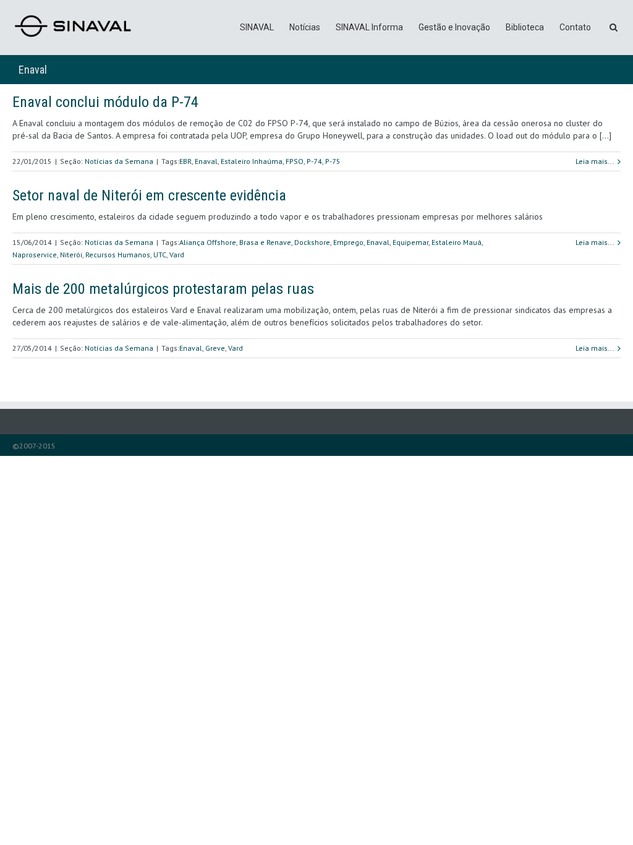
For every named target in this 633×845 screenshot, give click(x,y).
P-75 (333, 161)
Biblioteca (525, 27)
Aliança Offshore (207, 242)
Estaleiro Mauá (456, 242)
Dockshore (312, 242)
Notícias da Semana (119, 161)
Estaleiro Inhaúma (252, 161)
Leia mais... (595, 161)
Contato (575, 27)
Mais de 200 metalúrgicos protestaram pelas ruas (163, 289)
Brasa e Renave (265, 242)
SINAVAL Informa (369, 27)
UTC (159, 254)
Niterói (71, 254)
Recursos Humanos (117, 254)
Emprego (348, 242)
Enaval (206, 161)
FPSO (295, 161)
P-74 (314, 161)
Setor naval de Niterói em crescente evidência (149, 195)
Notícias (304, 27)
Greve (215, 348)
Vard (176, 254)
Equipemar (410, 242)
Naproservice (34, 254)
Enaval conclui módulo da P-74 (105, 102)
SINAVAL (257, 27)
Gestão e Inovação (454, 27)
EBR (185, 161)
